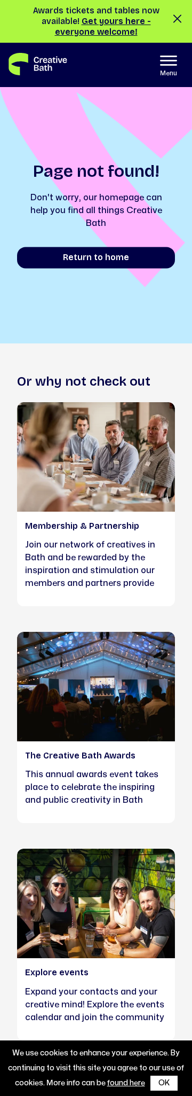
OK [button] (164, 1082)
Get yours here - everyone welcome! (103, 26)
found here (126, 1082)
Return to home (96, 258)
